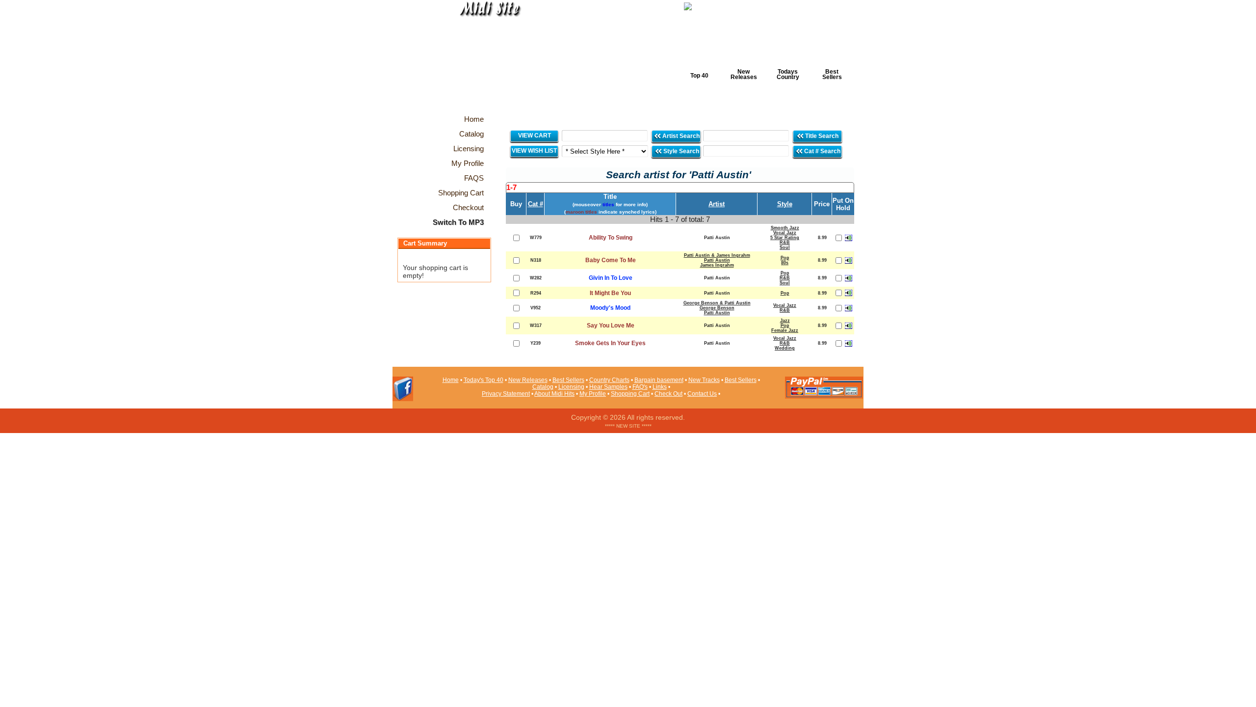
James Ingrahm (717, 265)
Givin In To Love (610, 277)
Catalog (542, 386)
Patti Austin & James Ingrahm (717, 255)
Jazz (785, 320)
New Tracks (704, 380)
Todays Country (788, 74)
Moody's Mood (610, 307)
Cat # (535, 204)
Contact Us (702, 393)
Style (784, 204)
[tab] (680, 187)
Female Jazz (784, 330)
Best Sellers (832, 74)
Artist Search (680, 136)
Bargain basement (658, 380)
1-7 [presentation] (511, 187)
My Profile (592, 393)
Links (660, 386)
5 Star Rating (784, 237)
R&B (785, 242)
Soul (785, 247)
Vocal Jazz (784, 232)
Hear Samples (608, 386)
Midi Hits (484, 59)
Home (451, 380)
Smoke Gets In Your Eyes (610, 343)
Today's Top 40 (483, 380)
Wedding (785, 348)
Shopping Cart (630, 393)
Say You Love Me (610, 325)
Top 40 (699, 75)
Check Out (668, 393)
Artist (716, 204)
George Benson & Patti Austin (717, 302)
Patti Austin (717, 260)
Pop (785, 257)
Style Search (680, 151)
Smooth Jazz (785, 227)
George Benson (717, 307)
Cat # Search (821, 151)
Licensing (571, 386)
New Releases (744, 74)
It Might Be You (610, 293)
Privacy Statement (506, 393)
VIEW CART (534, 135)
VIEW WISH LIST (534, 150)
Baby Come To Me (610, 260)
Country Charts (609, 380)
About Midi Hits (554, 393)
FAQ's (640, 386)
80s (784, 262)
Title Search (822, 136)
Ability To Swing (610, 237)
